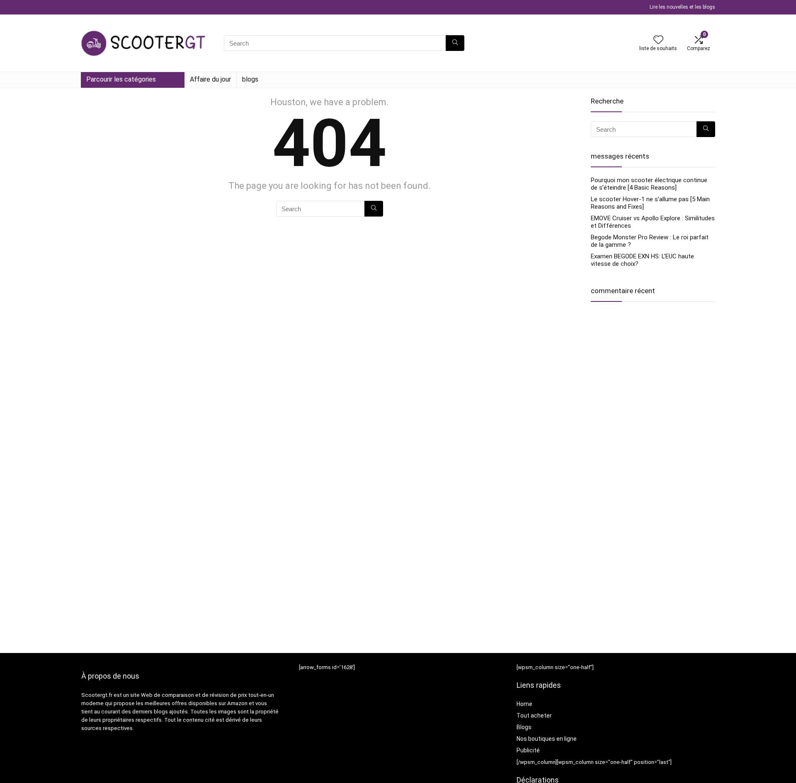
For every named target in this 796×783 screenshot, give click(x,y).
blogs (250, 79)
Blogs (524, 727)
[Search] (455, 43)
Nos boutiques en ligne (547, 738)
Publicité (528, 750)
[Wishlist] (658, 40)
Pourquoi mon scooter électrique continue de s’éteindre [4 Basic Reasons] (649, 183)
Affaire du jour (210, 79)
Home (524, 704)
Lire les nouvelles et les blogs (682, 7)
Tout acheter (534, 715)
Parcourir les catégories (121, 79)
